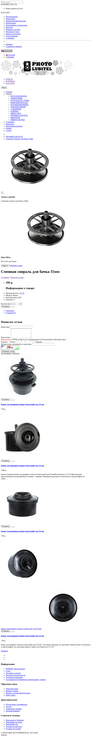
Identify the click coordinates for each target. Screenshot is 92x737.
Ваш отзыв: (5, 337)
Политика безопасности (15, 675)
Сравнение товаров (14, 46)
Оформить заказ (15, 266)
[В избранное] (11, 461)
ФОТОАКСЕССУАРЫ (20, 100)
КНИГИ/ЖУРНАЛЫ (19, 103)
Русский (11, 55)
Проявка (4, 651)
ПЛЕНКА (15, 111)
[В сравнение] (14, 461)
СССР (21, 293)
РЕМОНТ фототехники (15, 669)
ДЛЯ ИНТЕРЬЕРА (18, 107)
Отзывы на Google (13, 729)
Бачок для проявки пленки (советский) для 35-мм (22, 404)
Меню (4, 88)
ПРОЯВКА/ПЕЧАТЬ (19, 115)
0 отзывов (5, 277)
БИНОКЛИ (15, 118)
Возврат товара (12, 691)
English (11, 57)
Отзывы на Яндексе (14, 727)
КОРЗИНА (10, 81)
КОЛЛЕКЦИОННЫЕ (19, 105)
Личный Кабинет (13, 711)
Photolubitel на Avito (14, 722)
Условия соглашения (14, 677)
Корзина (9, 44)
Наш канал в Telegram (15, 720)
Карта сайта (10, 695)
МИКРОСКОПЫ (18, 120)
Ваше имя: (5, 327)
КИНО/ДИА (16, 113)
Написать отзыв (17, 277)
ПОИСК (9, 79)
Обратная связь (12, 689)
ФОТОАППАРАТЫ (19, 96)
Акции (8, 707)
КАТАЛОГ (10, 83)
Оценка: (4, 342)
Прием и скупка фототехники (18, 693)
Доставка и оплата (13, 673)
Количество (6, 304)
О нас (8, 671)
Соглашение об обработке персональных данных (26, 680)
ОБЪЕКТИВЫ (16, 98)
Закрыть (5, 266)
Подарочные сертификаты (16, 704)
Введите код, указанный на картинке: (16, 344)
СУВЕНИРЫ (16, 109)
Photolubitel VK (12, 724)
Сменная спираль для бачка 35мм (19, 139)
